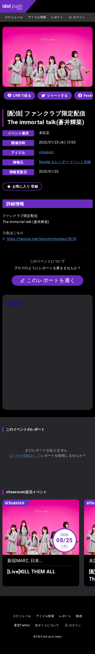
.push (12, 6)
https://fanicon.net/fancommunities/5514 (41, 239)
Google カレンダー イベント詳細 (65, 162)
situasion (46, 152)
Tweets (15, 302)
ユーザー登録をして (24, 455)
